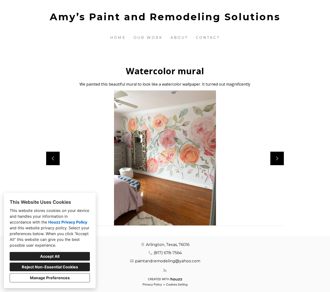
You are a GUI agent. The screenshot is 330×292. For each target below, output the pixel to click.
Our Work (148, 37)
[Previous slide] (53, 158)
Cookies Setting (176, 284)
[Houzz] (165, 270)
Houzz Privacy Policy (67, 222)
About (179, 37)
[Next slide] (277, 158)
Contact (208, 37)
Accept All (49, 256)
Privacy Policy (152, 284)
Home (118, 37)
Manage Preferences (50, 277)
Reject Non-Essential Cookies (50, 267)
